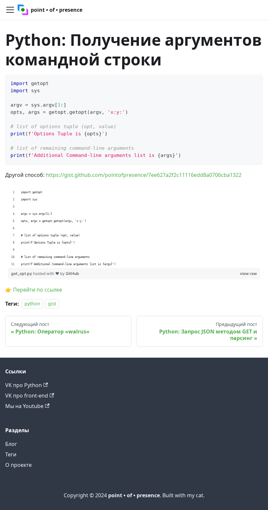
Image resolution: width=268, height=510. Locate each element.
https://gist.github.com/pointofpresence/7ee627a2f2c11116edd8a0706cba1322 (144, 174)
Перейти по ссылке (37, 289)
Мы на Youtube (24, 406)
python (32, 304)
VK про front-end (26, 395)
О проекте (18, 464)
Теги (10, 454)
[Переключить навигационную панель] (10, 10)
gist (52, 304)
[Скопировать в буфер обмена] (254, 82)
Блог (11, 444)
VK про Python (23, 385)
